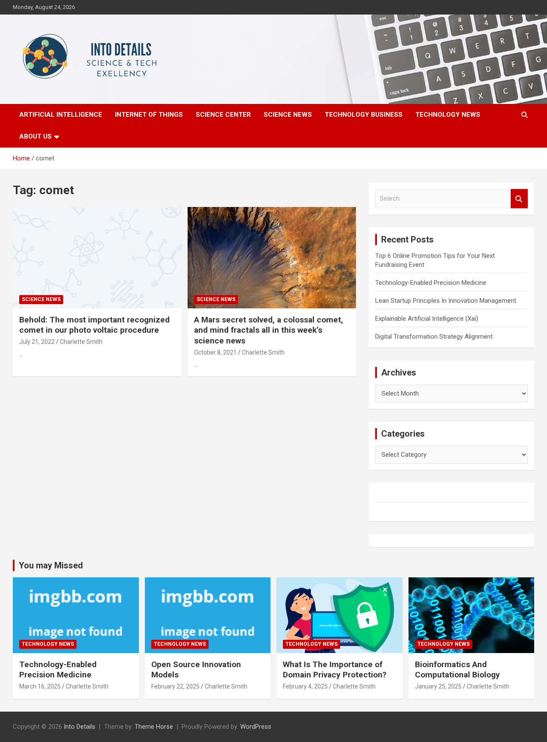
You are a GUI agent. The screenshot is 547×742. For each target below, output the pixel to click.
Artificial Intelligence (60, 114)
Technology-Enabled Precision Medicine (430, 283)
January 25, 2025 (438, 686)
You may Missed (51, 565)
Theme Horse (154, 726)
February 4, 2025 (305, 686)
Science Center (223, 114)
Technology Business (364, 114)
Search (519, 198)
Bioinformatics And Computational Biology (457, 669)
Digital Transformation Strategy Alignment (434, 336)
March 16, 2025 (40, 686)
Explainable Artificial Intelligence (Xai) (426, 318)
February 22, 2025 (175, 686)
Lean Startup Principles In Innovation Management (445, 300)
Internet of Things (149, 114)
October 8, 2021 (215, 352)
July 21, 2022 (37, 341)
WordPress (255, 726)
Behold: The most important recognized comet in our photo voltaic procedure (94, 325)
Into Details (79, 726)
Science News (288, 114)
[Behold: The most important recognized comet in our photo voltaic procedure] (97, 257)
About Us (35, 136)
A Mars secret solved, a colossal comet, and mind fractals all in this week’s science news (268, 330)
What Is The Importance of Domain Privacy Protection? (334, 669)
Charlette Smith (81, 341)
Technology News (447, 114)
